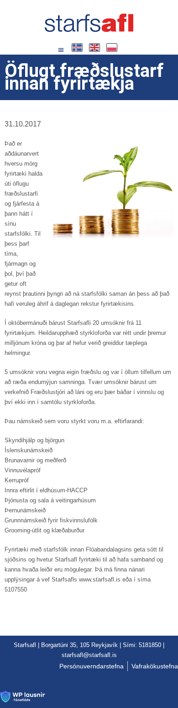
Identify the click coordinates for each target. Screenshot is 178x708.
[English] (95, 47)
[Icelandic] (78, 47)
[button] (61, 50)
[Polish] (112, 47)
